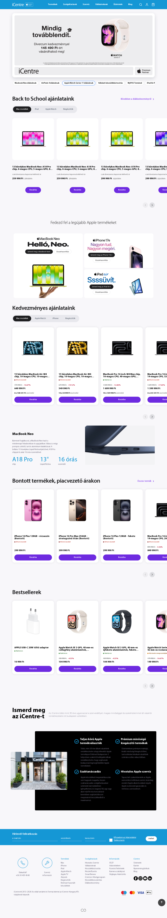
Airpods (64, 877)
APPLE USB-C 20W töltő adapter (31, 648)
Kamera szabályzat (117, 872)
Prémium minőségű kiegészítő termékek (134, 741)
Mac (62, 863)
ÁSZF (111, 863)
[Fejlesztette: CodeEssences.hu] (83, 910)
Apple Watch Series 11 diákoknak (78, 83)
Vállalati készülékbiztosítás (110, 83)
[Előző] (145, 205)
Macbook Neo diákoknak (25, 83)
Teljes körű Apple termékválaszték (91, 741)
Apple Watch (50, 109)
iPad (37, 109)
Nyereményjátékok (141, 869)
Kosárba (33, 190)
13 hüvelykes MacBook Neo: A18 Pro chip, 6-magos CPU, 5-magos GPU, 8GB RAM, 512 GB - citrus (121, 169)
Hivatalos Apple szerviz (136, 771)
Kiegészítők (68, 109)
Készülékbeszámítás (93, 880)
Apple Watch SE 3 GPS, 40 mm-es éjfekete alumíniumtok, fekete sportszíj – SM (120, 650)
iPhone (55, 318)
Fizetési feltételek (116, 869)
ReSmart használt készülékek (68, 884)
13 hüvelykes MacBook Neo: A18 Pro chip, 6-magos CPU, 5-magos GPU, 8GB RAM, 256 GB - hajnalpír (32, 169)
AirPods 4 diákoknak (50, 83)
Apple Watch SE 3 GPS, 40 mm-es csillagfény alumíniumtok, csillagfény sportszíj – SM (76, 650)
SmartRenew (90, 874)
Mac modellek (22, 109)
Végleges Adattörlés (117, 874)
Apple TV (64, 874)
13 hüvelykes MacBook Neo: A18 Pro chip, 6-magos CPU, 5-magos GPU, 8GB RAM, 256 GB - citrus (77, 169)
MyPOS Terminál (135, 83)
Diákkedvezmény (92, 883)
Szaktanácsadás (90, 771)
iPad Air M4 (152, 83)
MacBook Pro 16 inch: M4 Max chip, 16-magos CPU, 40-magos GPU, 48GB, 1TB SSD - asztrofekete (121, 376)
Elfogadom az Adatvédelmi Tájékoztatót (125, 839)
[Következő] (152, 205)
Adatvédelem (114, 866)
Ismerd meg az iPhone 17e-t (101, 255)
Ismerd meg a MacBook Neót (39, 251)
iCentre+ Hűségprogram (95, 877)
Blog (130, 4)
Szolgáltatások (70, 4)
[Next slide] (151, 45)
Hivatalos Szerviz (92, 863)
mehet (151, 838)
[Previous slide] (16, 45)
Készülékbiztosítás (93, 869)
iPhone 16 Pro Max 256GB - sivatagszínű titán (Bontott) (74, 537)
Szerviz (86, 4)
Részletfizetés (91, 872)
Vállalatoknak (101, 4)
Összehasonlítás (62, 251)
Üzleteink (118, 4)
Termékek (52, 4)
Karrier (136, 866)
